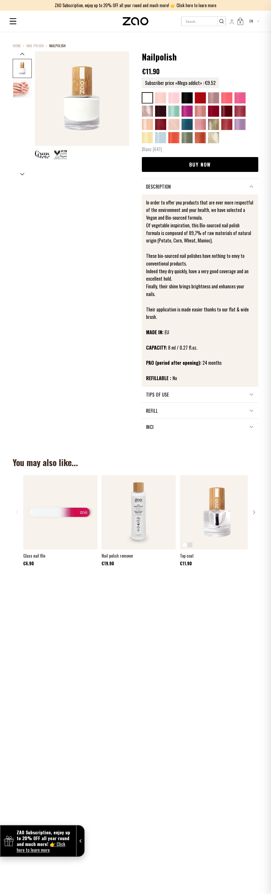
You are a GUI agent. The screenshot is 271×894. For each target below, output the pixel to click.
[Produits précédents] (17, 512)
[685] (200, 137)
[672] (147, 124)
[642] (160, 97)
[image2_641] (22, 89)
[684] (187, 137)
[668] (226, 111)
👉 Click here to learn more (193, 5)
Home (17, 45)
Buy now (200, 164)
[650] (200, 97)
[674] (160, 124)
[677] (200, 124)
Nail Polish (35, 45)
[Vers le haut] (22, 53)
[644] (187, 97)
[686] (213, 137)
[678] (213, 124)
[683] (173, 137)
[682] (160, 137)
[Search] (221, 21)
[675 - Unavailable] (173, 124)
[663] (213, 111)
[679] (226, 124)
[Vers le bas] (22, 174)
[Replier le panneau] (80, 841)
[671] (240, 111)
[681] (147, 137)
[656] (226, 97)
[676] (187, 124)
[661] (187, 111)
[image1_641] (22, 68)
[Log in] (231, 21)
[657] (240, 97)
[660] (173, 111)
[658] (147, 111)
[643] (173, 97)
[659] (160, 111)
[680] (240, 124)
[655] (213, 97)
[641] (147, 97)
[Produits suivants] (254, 512)
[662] (200, 111)
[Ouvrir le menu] (12, 21)
